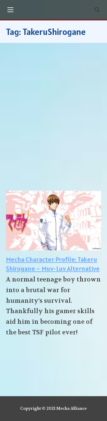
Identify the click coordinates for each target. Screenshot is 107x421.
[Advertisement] (53, 120)
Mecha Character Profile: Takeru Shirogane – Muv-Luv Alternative (53, 264)
